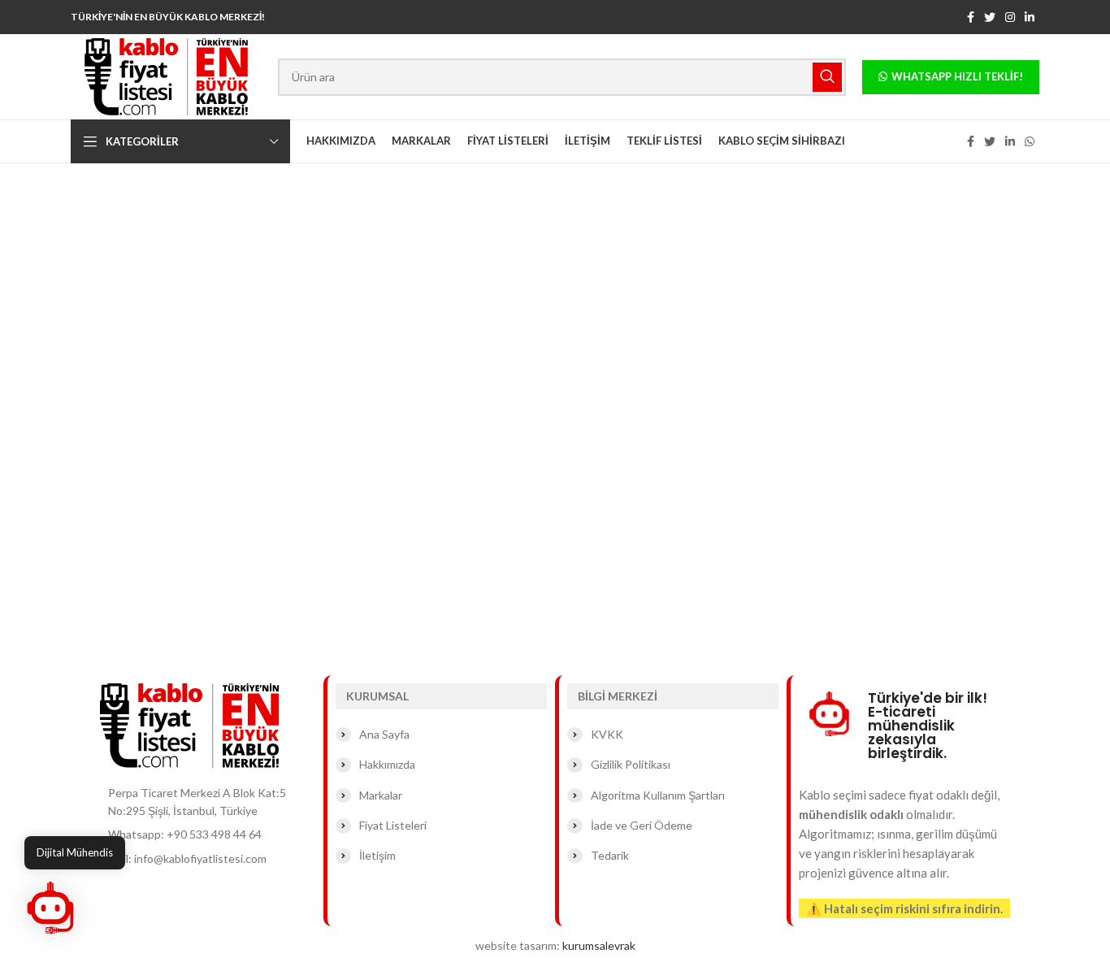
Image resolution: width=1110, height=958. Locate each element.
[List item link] (207, 834)
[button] (50, 908)
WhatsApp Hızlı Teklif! (957, 76)
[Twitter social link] (989, 17)
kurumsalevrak (598, 945)
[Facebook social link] (970, 17)
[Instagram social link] (1010, 17)
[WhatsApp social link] (1029, 141)
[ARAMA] (827, 77)
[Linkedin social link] (1029, 17)
